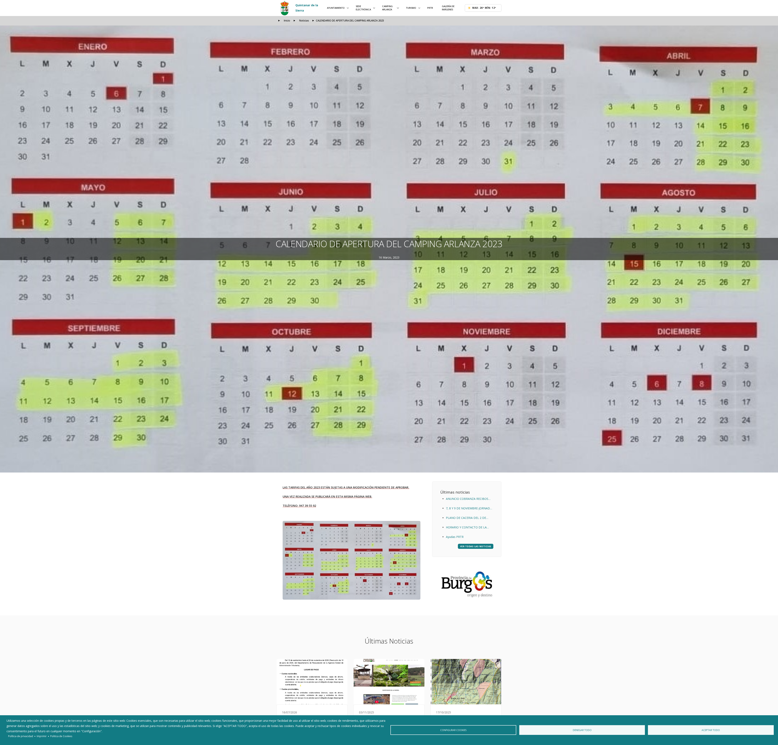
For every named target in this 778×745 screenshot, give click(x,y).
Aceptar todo (711, 730)
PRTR (430, 7)
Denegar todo (582, 730)
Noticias (304, 20)
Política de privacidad (20, 736)
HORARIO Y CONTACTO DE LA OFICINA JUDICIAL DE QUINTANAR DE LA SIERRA (469, 527)
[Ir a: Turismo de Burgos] (466, 584)
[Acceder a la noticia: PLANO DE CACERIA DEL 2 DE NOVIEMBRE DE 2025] (466, 681)
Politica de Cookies (61, 736)
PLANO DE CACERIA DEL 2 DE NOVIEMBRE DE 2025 (466, 518)
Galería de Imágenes (448, 8)
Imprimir (42, 736)
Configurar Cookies (453, 730)
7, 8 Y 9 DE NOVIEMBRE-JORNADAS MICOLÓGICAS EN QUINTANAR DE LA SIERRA (469, 508)
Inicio (287, 20)
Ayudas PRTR (455, 537)
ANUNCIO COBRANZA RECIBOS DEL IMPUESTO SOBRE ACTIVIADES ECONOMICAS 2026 (467, 499)
